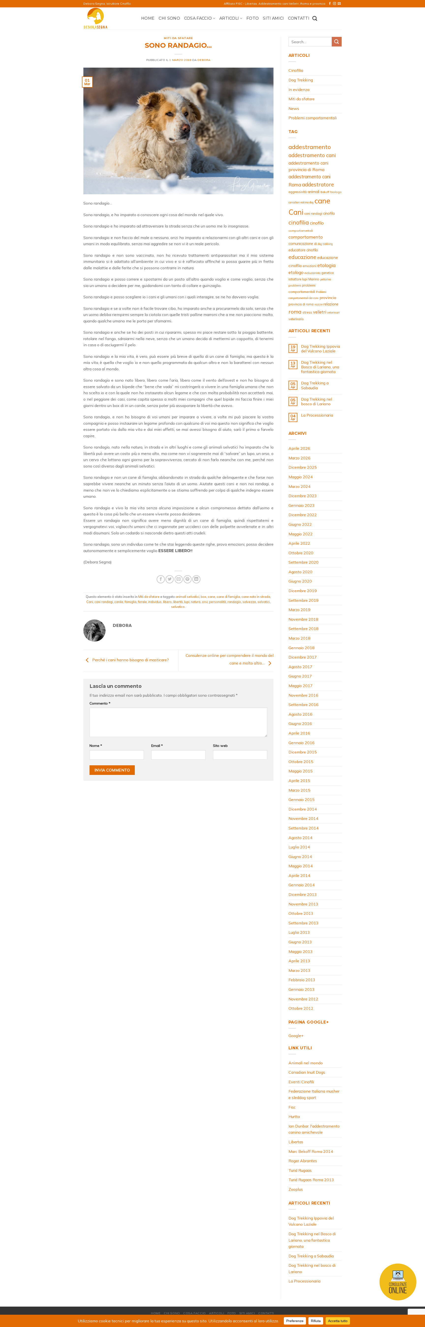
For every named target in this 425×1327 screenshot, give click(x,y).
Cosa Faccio (198, 18)
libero (167, 602)
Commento (100, 703)
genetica (327, 273)
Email (157, 745)
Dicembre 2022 (302, 514)
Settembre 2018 (303, 628)
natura (195, 602)
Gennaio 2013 (301, 989)
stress (307, 312)
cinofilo (317, 223)
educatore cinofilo (303, 250)
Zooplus (295, 1189)
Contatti (298, 18)
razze (318, 304)
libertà (178, 602)
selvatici (264, 602)
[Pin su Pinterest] (187, 579)
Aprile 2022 (299, 543)
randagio (234, 602)
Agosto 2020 (300, 571)
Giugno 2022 (300, 524)
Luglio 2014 (299, 846)
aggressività (297, 192)
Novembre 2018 (303, 619)
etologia (326, 265)
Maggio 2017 (300, 685)
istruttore (294, 279)
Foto (252, 18)
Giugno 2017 (300, 676)
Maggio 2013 (300, 951)
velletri (319, 312)
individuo (155, 602)
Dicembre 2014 (302, 809)
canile (118, 602)
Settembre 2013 (303, 922)
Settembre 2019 (303, 600)
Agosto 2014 (300, 837)
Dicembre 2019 (302, 590)
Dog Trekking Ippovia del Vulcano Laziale (320, 348)
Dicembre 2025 (302, 467)
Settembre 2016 (303, 704)
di (315, 243)
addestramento (309, 147)
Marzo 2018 (299, 638)
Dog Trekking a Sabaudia (315, 385)
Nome (96, 745)
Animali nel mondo (305, 1062)
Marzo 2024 (299, 486)
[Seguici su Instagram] (334, 3)
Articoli (229, 18)
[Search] (314, 18)
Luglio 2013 (299, 932)
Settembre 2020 (303, 562)
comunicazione (300, 243)
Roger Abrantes (302, 1160)
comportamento (305, 237)
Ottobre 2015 (300, 761)
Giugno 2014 (300, 856)
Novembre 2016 (303, 695)
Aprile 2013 (299, 960)
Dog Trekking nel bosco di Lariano (316, 401)
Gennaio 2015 (301, 799)
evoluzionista (312, 273)
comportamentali (300, 230)
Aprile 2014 (299, 875)
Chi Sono (169, 18)
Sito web (220, 745)
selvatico (178, 607)
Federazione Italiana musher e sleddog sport (313, 1094)
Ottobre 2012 (300, 1008)
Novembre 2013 (303, 904)
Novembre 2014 (303, 818)
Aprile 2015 (299, 780)
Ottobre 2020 (300, 552)
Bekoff (324, 192)
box (203, 597)
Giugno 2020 (300, 581)
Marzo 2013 (299, 970)
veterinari (333, 312)
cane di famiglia (228, 597)
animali (313, 191)
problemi (294, 285)
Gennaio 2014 (301, 884)
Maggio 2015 (300, 771)
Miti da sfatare (178, 38)
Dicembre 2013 (302, 894)
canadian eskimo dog (301, 202)
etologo (296, 272)
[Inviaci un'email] (339, 3)
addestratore (318, 184)
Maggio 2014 (300, 865)
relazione (330, 304)
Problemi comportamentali (312, 117)
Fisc (292, 1107)
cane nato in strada (256, 597)
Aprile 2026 (299, 448)
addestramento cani (312, 155)
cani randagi (103, 602)
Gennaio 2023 (301, 505)
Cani (89, 602)
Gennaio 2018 (301, 647)
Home (147, 18)
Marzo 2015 (299, 790)
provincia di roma (301, 304)
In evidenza (298, 89)
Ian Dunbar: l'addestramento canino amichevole (314, 1129)
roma (295, 311)
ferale (142, 602)
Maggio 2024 (300, 476)
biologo (336, 192)
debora (203, 60)
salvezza (249, 602)
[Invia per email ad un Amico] (179, 579)
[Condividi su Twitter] (170, 579)
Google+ (296, 1035)
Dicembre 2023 (302, 495)
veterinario (296, 319)
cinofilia (298, 222)
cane (211, 597)
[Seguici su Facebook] (329, 3)
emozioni (309, 266)
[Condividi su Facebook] (161, 579)
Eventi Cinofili (301, 1081)
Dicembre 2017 (302, 657)
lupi (186, 602)
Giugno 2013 (300, 941)
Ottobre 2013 (300, 913)
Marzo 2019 (299, 609)
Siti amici (273, 18)
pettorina (325, 279)
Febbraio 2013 (301, 979)
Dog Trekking (300, 79)
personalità (217, 602)
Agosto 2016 (300, 714)
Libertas (295, 1141)
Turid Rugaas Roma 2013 (311, 1179)
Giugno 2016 (300, 723)
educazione (302, 257)
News (293, 108)
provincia (327, 297)
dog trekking (325, 244)
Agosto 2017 (300, 666)
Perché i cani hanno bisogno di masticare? (130, 659)
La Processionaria (317, 415)
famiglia (131, 602)
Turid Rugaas (300, 1170)
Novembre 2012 (303, 998)
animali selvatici (187, 597)
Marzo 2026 (299, 457)
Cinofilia (295, 70)
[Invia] (337, 41)
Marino (313, 279)
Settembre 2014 (303, 828)
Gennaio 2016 (301, 742)
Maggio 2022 (300, 533)
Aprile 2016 (299, 733)
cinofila (329, 213)
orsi (205, 602)
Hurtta (294, 1116)
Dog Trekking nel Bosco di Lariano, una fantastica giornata (320, 367)
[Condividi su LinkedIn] (196, 579)
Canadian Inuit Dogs (306, 1072)
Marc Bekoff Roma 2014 (310, 1151)
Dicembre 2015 (302, 752)
